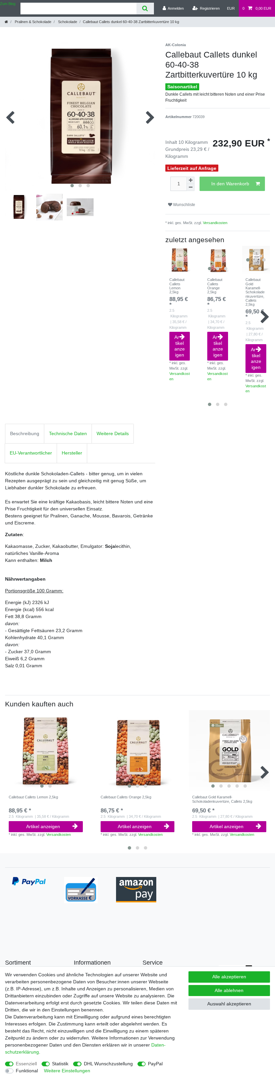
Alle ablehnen (229, 990)
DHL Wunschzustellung (108, 1063)
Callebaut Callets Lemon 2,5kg (176, 286)
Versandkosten (215, 223)
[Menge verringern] (190, 187)
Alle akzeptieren (229, 976)
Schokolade (67, 22)
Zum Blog (7, 4)
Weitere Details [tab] (113, 433)
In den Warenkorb (230, 183)
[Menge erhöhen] (190, 180)
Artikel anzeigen (179, 346)
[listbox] (179, 260)
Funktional (27, 1070)
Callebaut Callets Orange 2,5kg (214, 286)
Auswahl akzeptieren (229, 1003)
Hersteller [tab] (72, 453)
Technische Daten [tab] (68, 433)
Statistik (60, 1063)
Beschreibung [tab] (24, 433)
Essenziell (26, 1063)
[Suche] (145, 8)
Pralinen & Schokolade (32, 22)
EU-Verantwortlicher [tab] (31, 453)
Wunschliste (183, 204)
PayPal (155, 1063)
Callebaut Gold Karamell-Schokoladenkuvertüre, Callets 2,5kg (255, 292)
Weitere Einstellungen (67, 1070)
